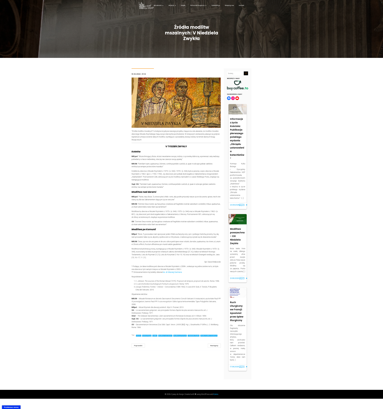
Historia (138, 335)
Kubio (215, 394)
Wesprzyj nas (229, 5)
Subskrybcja (216, 5)
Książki (183, 5)
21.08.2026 (234, 278)
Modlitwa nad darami (165, 335)
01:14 (144, 74)
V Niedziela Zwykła (193, 335)
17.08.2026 (234, 366)
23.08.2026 (234, 205)
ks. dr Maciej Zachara (172, 272)
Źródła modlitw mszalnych (209, 335)
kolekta (155, 335)
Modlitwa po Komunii (180, 335)
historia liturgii (147, 335)
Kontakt (241, 5)
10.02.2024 (136, 74)
